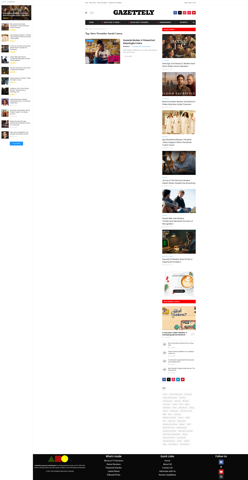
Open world (172, 421)
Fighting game (174, 411)
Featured (165, 411)
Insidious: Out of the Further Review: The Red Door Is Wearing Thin (19, 90)
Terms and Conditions (102, 2)
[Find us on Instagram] (184, 12)
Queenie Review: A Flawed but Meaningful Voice (139, 42)
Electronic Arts (183, 407)
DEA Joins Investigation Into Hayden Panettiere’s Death (19, 133)
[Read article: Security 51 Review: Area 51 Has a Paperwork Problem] (179, 242)
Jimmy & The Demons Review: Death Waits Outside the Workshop (20, 47)
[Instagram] (221, 476)
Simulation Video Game (169, 431)
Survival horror (181, 437)
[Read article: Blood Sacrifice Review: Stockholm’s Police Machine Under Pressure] (179, 84)
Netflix (187, 417)
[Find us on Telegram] (178, 379)
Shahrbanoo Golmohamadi (141, 46)
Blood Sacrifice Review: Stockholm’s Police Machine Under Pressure (19, 25)
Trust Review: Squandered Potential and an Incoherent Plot (181, 361)
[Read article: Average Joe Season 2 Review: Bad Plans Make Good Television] (179, 46)
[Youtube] (221, 471)
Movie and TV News (111, 22)
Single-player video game (185, 431)
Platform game (181, 421)
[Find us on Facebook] (175, 12)
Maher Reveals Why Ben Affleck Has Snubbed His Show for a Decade (20, 123)
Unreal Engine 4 (173, 444)
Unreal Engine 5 (184, 444)
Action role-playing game (170, 397)
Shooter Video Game (168, 427)
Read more (129, 56)
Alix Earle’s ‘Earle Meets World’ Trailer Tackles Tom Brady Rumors (20, 112)
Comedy (175, 404)
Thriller (179, 441)
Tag (90, 29)
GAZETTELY (133, 13)
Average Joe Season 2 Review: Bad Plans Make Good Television (16, 14)
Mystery (181, 417)
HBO (164, 414)
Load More (16, 143)
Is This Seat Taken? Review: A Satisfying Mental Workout (174, 333)
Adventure (182, 397)
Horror (170, 414)
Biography (186, 401)
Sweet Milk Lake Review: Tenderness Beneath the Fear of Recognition (20, 58)
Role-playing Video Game (170, 424)
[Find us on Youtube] (194, 12)
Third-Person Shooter (169, 441)
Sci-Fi (188, 424)
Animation (177, 401)
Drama (175, 407)
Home (86, 2)
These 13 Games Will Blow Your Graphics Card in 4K (181, 352)
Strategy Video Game (169, 437)
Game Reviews (165, 22)
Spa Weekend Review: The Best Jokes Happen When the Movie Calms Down (20, 36)
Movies (164, 136)
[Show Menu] (86, 12)
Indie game (178, 414)
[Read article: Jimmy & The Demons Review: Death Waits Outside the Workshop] (179, 163)
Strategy (185, 434)
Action (165, 394)
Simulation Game (181, 427)
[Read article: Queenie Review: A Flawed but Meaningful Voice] (102, 51)
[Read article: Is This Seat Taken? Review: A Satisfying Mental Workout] (179, 318)
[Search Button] (193, 22)
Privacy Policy (92, 2)
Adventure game (167, 401)
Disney (187, 404)
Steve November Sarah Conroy (100, 29)
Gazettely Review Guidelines (115, 2)
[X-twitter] (221, 466)
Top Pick (186, 441)
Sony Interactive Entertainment (171, 434)
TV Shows (90, 41)
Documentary (166, 407)
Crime (181, 404)
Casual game (166, 404)
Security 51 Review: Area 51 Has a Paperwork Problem (20, 69)
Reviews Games (167, 256)
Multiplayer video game (169, 417)
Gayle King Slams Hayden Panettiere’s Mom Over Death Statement (20, 101)
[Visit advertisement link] (179, 284)
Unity (164, 444)
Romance (182, 424)
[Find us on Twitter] (180, 12)
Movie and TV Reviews (139, 22)
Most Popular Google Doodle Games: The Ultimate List (181, 369)
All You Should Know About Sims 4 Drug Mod (180, 344)
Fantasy (192, 407)
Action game (188, 394)
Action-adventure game (175, 394)
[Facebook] (221, 462)
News (164, 421)
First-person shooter (186, 411)
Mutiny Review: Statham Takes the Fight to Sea (20, 79)
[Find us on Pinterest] (189, 12)
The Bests (184, 22)
